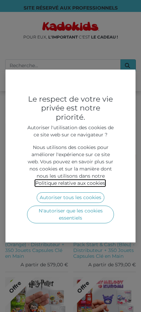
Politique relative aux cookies (70, 183)
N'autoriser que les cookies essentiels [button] (71, 214)
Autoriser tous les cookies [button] (70, 197)
